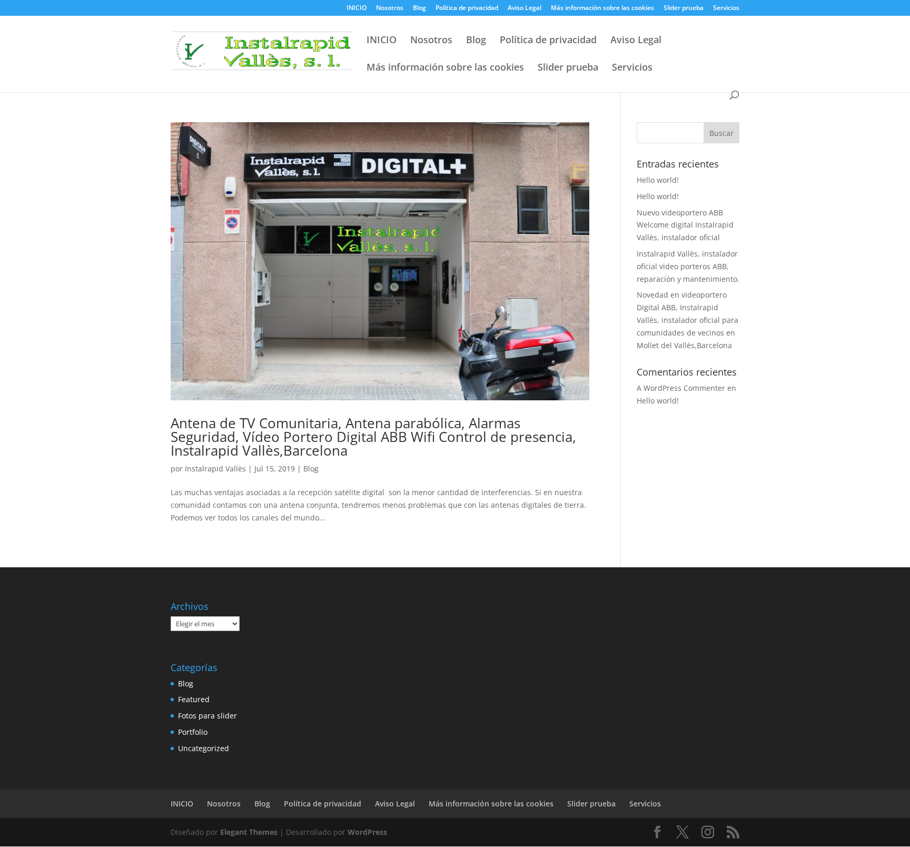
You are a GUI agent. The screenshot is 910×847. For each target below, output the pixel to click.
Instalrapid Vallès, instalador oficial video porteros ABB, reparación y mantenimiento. (688, 266)
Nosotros (389, 8)
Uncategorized (203, 748)
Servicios (726, 8)
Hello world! (658, 180)
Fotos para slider (207, 716)
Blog (419, 8)
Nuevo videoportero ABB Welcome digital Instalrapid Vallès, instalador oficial (685, 225)
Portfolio (192, 732)
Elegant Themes (249, 832)
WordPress (367, 832)
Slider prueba (684, 8)
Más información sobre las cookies (602, 8)
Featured (194, 699)
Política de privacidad (467, 8)
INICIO (357, 8)
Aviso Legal (524, 8)
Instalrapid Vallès (215, 469)
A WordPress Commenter (681, 388)
